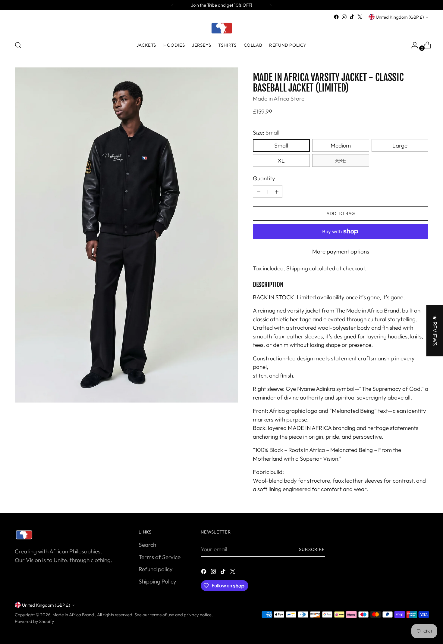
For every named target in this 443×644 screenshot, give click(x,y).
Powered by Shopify (34, 621)
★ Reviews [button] (434, 330)
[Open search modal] (18, 45)
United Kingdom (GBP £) (400, 17)
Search (147, 544)
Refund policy (156, 569)
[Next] (270, 5)
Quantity (264, 178)
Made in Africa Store (278, 98)
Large (399, 145)
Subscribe (312, 549)
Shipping (297, 268)
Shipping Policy (157, 581)
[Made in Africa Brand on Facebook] (336, 17)
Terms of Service (160, 557)
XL (281, 160)
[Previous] (172, 5)
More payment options (340, 251)
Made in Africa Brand (73, 615)
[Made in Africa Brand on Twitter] (360, 17)
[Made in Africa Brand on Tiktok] (352, 17)
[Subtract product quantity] (258, 191)
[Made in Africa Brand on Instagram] (344, 17)
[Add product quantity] (276, 191)
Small (281, 145)
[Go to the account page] (412, 45)
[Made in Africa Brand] (221, 28)
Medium (341, 145)
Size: (266, 132)
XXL (340, 160)
